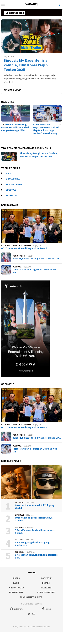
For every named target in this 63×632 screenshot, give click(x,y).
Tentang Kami (16, 592)
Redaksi (46, 583)
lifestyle (11, 190)
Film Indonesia (14, 184)
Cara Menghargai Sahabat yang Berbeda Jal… (32, 544)
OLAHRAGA (16, 267)
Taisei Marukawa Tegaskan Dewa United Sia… (34, 271)
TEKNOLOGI (16, 245)
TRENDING (27, 245)
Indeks (16, 578)
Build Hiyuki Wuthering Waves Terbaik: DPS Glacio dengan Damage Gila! (15, 127)
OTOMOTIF (6, 245)
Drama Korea (13, 178)
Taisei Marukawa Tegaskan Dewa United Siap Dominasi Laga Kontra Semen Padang (46, 129)
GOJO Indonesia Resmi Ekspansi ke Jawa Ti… (25, 248)
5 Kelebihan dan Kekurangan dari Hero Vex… (36, 556)
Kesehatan (11, 195)
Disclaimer (46, 587)
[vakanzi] (31, 4)
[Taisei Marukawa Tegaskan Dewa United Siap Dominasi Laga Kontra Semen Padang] (47, 113)
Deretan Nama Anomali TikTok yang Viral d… (34, 507)
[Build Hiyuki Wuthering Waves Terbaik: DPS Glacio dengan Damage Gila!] (15, 113)
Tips (8, 173)
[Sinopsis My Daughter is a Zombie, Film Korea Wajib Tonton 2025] (31, 36)
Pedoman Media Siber (31, 597)
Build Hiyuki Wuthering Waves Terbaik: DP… (36, 258)
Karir (16, 583)
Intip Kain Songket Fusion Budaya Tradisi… (33, 519)
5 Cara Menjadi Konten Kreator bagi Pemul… (34, 531)
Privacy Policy (16, 587)
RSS (33, 613)
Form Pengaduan (46, 592)
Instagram (18, 609)
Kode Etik (46, 578)
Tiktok (48, 609)
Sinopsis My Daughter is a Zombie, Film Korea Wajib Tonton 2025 (26, 65)
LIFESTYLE (19, 515)
